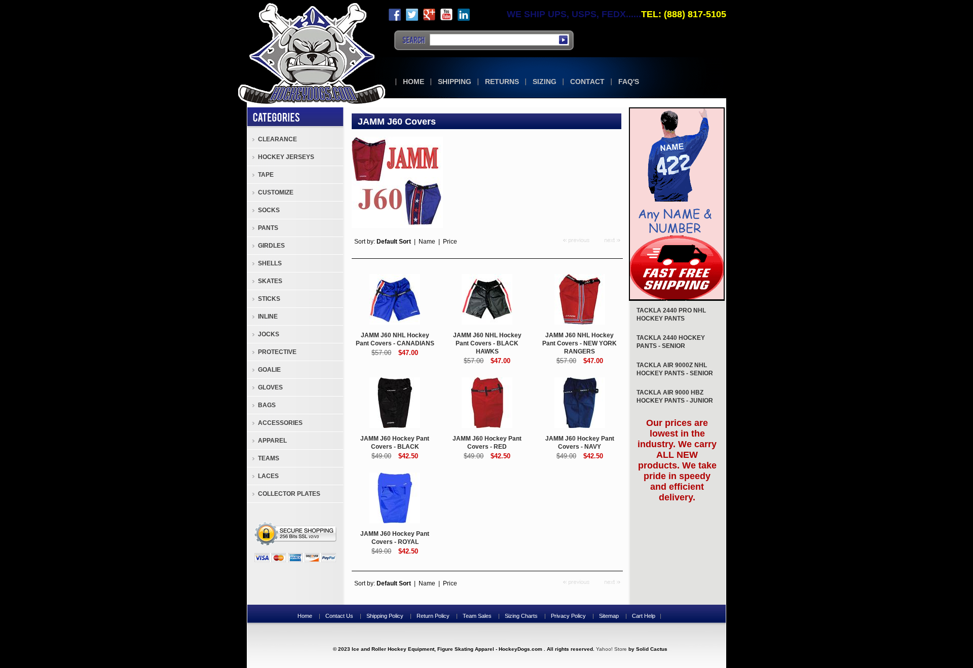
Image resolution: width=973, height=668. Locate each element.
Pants (268, 227)
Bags (267, 405)
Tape (266, 174)
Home (413, 81)
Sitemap (609, 616)
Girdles (271, 245)
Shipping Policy (384, 616)
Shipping (454, 81)
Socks (269, 210)
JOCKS (268, 334)
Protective (277, 352)
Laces (268, 476)
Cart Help (643, 616)
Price (450, 241)
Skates (270, 281)
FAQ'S (628, 81)
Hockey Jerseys (286, 157)
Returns (502, 81)
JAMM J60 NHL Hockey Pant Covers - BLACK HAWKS (487, 343)
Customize (275, 192)
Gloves (270, 387)
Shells (270, 263)
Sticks (269, 298)
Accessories (280, 422)
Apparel (272, 440)
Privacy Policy (568, 616)
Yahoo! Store (611, 649)
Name (427, 241)
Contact (587, 81)
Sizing (544, 81)
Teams (268, 458)
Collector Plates (289, 493)
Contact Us (339, 616)
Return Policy (433, 616)
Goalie (269, 369)
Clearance (277, 139)
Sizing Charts (521, 616)
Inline (268, 316)
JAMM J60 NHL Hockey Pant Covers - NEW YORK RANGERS (579, 343)
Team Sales (477, 616)
